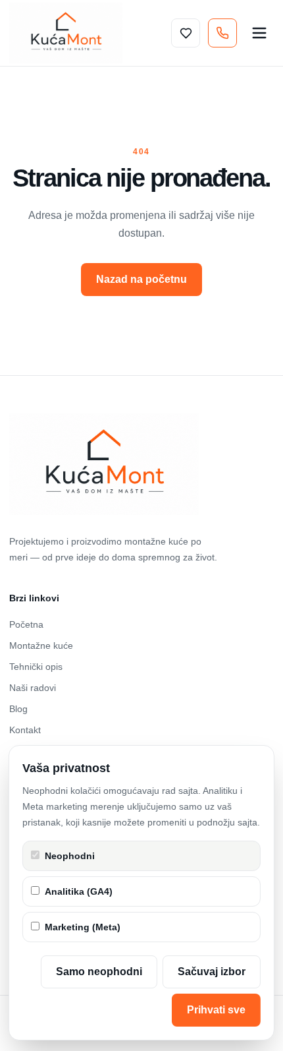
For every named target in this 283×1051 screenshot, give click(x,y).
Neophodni (70, 856)
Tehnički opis (36, 666)
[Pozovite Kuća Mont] (222, 32)
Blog (18, 709)
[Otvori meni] (259, 32)
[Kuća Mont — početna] (65, 33)
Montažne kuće (41, 645)
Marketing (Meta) (82, 927)
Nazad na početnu (141, 279)
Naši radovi (32, 687)
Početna (26, 624)
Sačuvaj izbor (211, 971)
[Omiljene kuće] (185, 32)
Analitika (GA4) (79, 891)
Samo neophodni (99, 971)
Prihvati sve (216, 1009)
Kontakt (25, 730)
